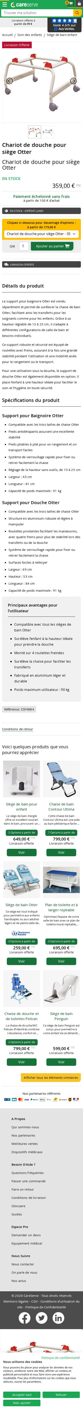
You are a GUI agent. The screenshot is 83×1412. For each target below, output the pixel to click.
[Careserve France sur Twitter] (42, 1325)
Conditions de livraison (28, 1197)
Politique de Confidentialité (45, 1307)
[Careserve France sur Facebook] (25, 1325)
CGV (34, 1301)
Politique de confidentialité (61, 1358)
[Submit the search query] (77, 12)
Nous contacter (22, 1264)
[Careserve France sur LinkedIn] (58, 1325)
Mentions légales (16, 1301)
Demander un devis (26, 1235)
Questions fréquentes (27, 1173)
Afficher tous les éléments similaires (51, 1077)
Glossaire (18, 1206)
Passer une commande (28, 1181)
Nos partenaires (23, 1135)
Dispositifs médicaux (27, 1152)
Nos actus (18, 1281)
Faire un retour (22, 1189)
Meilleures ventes (24, 1143)
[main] (41, 559)
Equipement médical (26, 1243)
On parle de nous (24, 1272)
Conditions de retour (17, 729)
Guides (16, 1214)
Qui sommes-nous (25, 1127)
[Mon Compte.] (79, 3)
